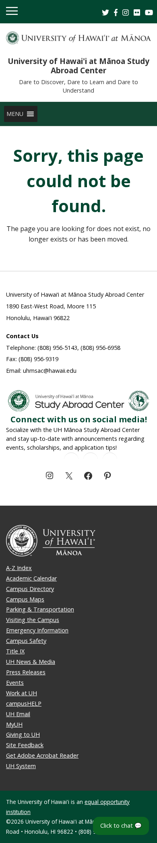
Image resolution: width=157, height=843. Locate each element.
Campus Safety (26, 641)
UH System (21, 766)
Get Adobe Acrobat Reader (42, 755)
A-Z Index (19, 568)
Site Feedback (24, 745)
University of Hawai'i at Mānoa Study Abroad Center (78, 66)
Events (15, 682)
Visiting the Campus (32, 620)
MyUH (14, 724)
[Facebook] (88, 476)
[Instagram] (49, 475)
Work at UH (21, 693)
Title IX (15, 651)
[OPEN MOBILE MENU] (12, 11)
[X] (69, 476)
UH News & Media (30, 661)
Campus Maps (25, 599)
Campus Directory (30, 589)
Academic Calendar (31, 578)
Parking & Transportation (40, 609)
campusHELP (23, 703)
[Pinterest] (107, 476)
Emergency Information (37, 630)
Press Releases (25, 672)
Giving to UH (23, 734)
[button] (14, 114)
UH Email (18, 714)
